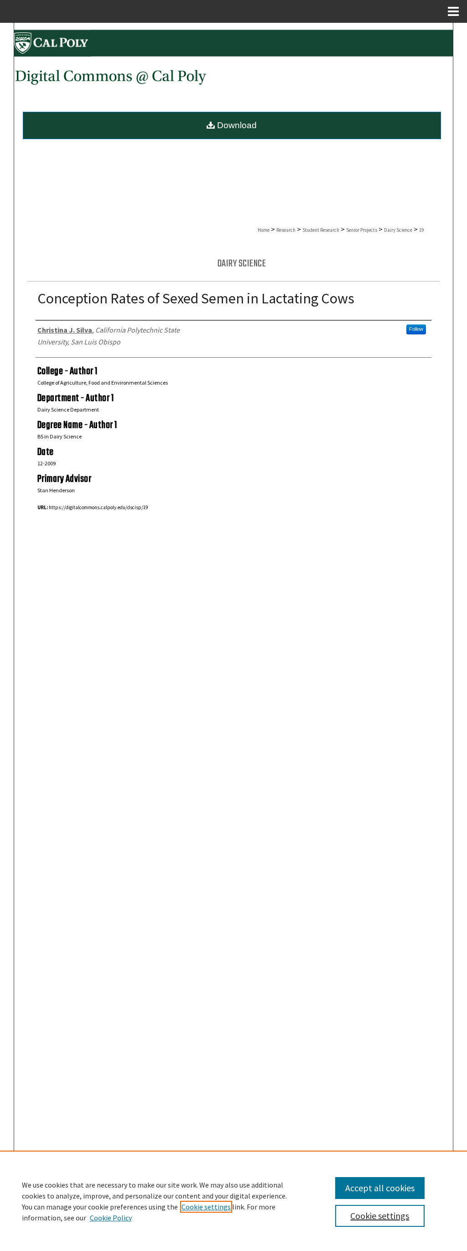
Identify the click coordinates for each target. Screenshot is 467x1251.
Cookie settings (206, 1206)
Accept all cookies (380, 1188)
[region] (233, 1201)
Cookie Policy (111, 1217)
